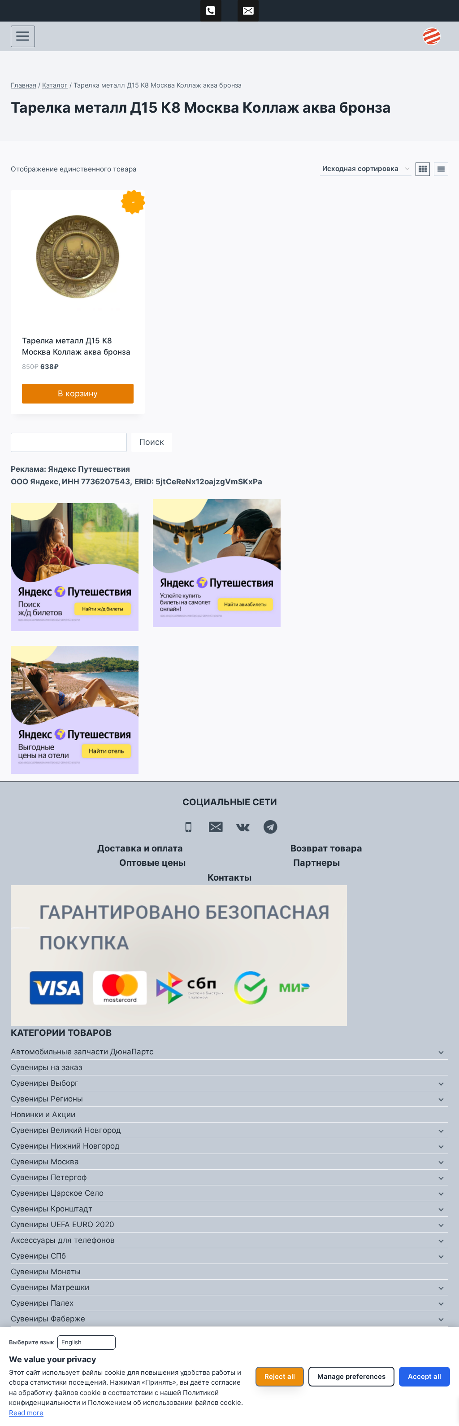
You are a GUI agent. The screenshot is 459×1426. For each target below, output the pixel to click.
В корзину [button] (78, 393)
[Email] (216, 827)
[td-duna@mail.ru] (248, 11)
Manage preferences (351, 1376)
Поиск (151, 442)
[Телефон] (188, 827)
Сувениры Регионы (47, 1098)
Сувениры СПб (38, 1255)
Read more (26, 1412)
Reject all (279, 1376)
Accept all (424, 1376)
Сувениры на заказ (46, 1067)
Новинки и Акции (43, 1114)
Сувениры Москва (45, 1161)
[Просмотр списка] (441, 169)
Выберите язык (31, 1342)
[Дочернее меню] (440, 1052)
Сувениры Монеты (46, 1271)
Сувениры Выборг (44, 1083)
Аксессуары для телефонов (63, 1240)
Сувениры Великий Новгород (66, 1130)
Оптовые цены (152, 862)
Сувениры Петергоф (49, 1177)
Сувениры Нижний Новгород (65, 1145)
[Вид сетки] (423, 169)
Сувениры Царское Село (57, 1193)
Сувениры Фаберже (48, 1318)
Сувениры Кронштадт (51, 1208)
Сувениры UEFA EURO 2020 (62, 1224)
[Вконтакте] (243, 827)
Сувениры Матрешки (50, 1287)
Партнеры (316, 862)
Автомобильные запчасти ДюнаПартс (82, 1051)
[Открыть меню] (23, 36)
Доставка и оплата (140, 848)
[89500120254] (211, 11)
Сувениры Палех (42, 1303)
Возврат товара (326, 848)
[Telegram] (270, 827)
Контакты (229, 877)
